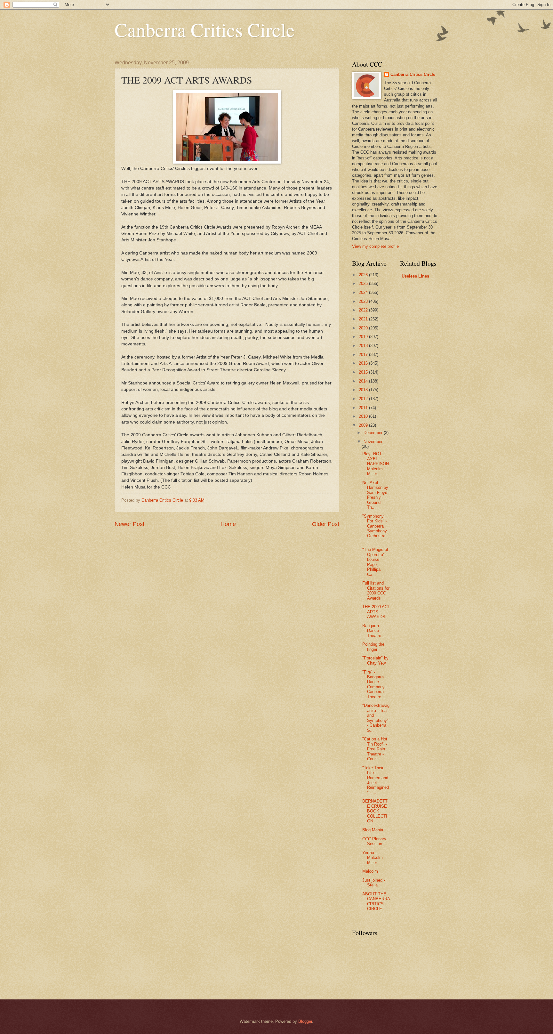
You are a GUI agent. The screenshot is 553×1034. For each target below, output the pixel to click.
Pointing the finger (373, 646)
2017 (364, 354)
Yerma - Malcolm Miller (372, 857)
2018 (364, 345)
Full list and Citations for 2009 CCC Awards (375, 590)
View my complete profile (375, 246)
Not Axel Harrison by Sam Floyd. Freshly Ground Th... (375, 495)
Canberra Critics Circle (205, 29)
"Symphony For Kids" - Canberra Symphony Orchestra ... (374, 528)
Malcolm (370, 871)
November (373, 441)
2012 (364, 398)
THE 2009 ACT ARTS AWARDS (376, 611)
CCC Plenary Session (374, 841)
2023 (364, 301)
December (374, 432)
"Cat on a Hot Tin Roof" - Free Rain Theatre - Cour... (374, 749)
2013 (364, 389)
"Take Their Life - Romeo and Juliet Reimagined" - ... (375, 780)
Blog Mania (372, 830)
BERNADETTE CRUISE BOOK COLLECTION (375, 811)
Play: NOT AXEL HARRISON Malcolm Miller (375, 463)
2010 (364, 416)
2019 (364, 336)
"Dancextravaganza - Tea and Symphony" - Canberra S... (375, 717)
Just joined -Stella (373, 882)
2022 (364, 310)
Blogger (305, 1021)
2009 (364, 425)
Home (228, 524)
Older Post (325, 524)
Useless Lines (415, 276)
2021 (364, 319)
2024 (364, 292)
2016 (364, 363)
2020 (364, 328)
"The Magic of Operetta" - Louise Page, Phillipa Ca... (375, 562)
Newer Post (129, 524)
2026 (364, 274)
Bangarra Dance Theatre (371, 630)
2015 (364, 372)
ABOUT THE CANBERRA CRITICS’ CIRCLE (376, 901)
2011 (364, 407)
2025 (364, 283)
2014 (364, 381)
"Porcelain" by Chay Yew (375, 660)
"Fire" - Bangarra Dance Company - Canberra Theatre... (374, 684)
